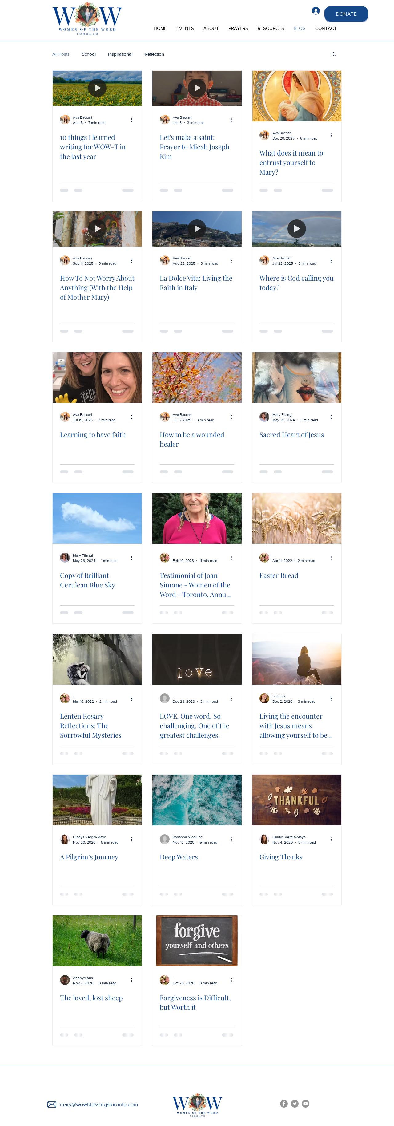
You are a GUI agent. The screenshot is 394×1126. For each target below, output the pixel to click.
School (89, 54)
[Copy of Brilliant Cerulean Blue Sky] (97, 518)
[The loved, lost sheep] (97, 940)
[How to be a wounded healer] (197, 377)
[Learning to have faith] (97, 377)
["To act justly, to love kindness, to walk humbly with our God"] (296, 940)
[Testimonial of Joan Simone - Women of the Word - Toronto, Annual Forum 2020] (197, 518)
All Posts (61, 54)
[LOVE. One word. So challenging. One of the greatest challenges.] (197, 659)
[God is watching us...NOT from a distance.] (97, 1081)
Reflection (154, 54)
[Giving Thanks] (296, 800)
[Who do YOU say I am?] (296, 1081)
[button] (334, 54)
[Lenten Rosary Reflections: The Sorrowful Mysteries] (97, 659)
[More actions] (133, 119)
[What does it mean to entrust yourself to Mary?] (296, 96)
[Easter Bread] (296, 518)
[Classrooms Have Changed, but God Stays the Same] (197, 1081)
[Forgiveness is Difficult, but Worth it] (197, 940)
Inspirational (120, 54)
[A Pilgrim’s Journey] (97, 800)
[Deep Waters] (197, 800)
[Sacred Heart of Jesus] (296, 377)
